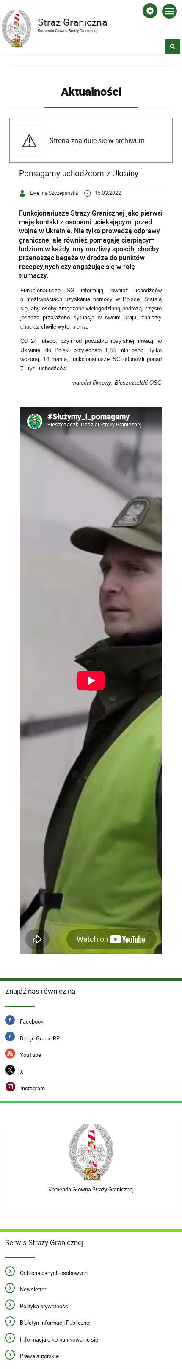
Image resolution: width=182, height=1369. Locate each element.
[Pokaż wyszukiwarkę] (172, 46)
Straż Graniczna (55, 21)
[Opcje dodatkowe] (150, 12)
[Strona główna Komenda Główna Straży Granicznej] (91, 1152)
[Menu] (169, 12)
